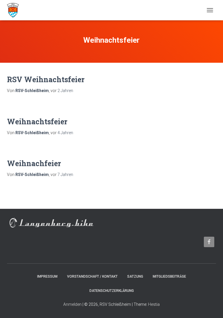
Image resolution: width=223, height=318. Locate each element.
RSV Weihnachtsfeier (45, 79)
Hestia (154, 304)
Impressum (47, 276)
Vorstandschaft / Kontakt (92, 276)
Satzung (135, 276)
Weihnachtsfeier (37, 121)
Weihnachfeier (34, 163)
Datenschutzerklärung (111, 291)
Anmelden (72, 304)
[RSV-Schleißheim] (15, 10)
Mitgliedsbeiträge (169, 276)
